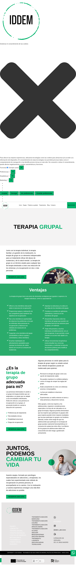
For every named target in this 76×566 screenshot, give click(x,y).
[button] (38, 101)
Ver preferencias (27, 193)
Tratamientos (42, 205)
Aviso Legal (7, 201)
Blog (48, 205)
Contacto (53, 205)
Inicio (20, 205)
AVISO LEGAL (65, 552)
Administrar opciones (11, 183)
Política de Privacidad (11, 199)
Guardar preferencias (44, 193)
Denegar (14, 193)
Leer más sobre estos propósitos (14, 190)
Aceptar (4, 193)
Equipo (25, 205)
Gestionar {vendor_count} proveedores (16, 188)
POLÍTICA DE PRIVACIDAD (54, 552)
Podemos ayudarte (33, 205)
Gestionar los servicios (11, 185)
